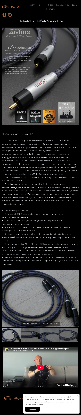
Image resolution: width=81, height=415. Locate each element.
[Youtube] (10, 15)
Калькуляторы (62, 5)
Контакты (50, 9)
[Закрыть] (78, 395)
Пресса (41, 5)
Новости (31, 5)
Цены (74, 5)
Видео (50, 5)
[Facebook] (4, 15)
